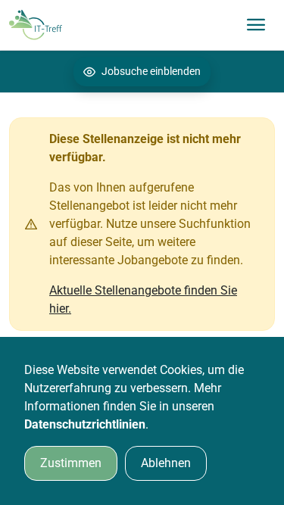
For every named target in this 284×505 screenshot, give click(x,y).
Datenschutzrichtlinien (84, 424)
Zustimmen (70, 463)
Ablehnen (166, 463)
